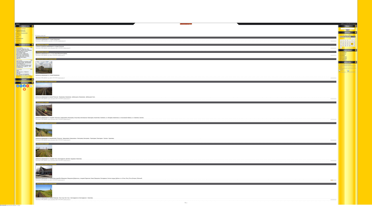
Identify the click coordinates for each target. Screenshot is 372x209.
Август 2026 (348, 35)
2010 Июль (342, 55)
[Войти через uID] (17, 85)
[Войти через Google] (31, 85)
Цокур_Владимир (51, 48)
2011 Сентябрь (343, 58)
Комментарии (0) (67, 119)
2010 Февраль (343, 52)
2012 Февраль (343, 59)
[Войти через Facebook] (24, 85)
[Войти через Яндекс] (27, 85)
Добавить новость (40, 35)
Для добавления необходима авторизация (24, 76)
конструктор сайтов (11, 205)
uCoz (19, 205)
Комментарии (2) (66, 48)
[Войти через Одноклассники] (24, 89)
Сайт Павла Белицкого (345, 64)
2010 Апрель (343, 53)
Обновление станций (43, 37)
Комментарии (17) (62, 40)
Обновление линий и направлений (46, 59)
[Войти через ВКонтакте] (21, 85)
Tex (49, 40)
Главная (18, 23)
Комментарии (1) (61, 55)
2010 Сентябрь (343, 56)
